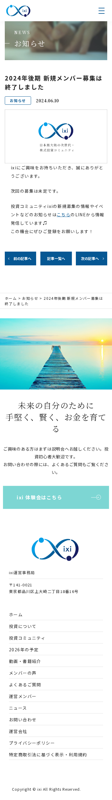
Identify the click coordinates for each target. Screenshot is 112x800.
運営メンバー (22, 696)
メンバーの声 (22, 673)
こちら (63, 215)
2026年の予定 (24, 650)
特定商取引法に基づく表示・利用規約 (48, 755)
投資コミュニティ (27, 638)
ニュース (18, 708)
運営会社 (18, 731)
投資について (22, 626)
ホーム (11, 298)
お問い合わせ (22, 720)
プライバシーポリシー (32, 743)
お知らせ (30, 298)
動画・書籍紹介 (25, 661)
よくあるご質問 (25, 685)
